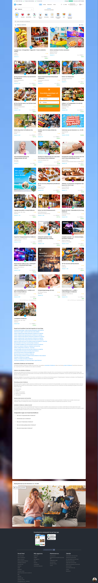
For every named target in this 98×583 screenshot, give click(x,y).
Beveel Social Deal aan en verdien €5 (25, 572)
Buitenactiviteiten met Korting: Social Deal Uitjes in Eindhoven (26, 342)
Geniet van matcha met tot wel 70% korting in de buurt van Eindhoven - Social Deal (30, 341)
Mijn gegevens (36, 559)
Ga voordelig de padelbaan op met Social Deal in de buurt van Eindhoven (28, 344)
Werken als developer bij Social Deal (73, 564)
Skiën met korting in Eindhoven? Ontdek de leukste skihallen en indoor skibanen (30, 355)
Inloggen (35, 557)
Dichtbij (44, 4)
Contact (51, 565)
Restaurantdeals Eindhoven (23, 560)
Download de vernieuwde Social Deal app (57, 558)
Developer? (20, 569)
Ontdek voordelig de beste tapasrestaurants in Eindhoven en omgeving (28, 335)
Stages (19, 567)
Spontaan (19, 576)
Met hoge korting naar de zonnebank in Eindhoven (24, 354)
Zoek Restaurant (49, 106)
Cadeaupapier (36, 564)
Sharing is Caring (21, 571)
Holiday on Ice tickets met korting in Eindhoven (23, 358)
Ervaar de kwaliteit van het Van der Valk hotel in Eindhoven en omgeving (28, 349)
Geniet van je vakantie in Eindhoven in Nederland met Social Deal (27, 346)
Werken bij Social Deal (70, 560)
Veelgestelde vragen (54, 560)
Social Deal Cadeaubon (38, 566)
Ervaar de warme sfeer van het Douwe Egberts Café (24, 352)
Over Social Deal (21, 555)
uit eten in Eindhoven (68, 365)
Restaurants (49, 4)
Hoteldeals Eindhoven (22, 562)
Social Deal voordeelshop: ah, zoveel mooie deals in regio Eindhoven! (28, 360)
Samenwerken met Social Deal (72, 555)
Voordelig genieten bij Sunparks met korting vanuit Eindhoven (26, 350)
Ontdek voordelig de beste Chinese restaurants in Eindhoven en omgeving (28, 339)
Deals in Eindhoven (21, 557)
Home (40, 4)
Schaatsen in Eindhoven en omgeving (21, 357)
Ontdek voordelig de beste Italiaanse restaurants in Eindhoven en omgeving (29, 336)
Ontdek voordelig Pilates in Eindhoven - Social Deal (24, 347)
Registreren (36, 555)
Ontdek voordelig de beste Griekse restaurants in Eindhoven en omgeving (28, 333)
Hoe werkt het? (20, 564)
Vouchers (35, 562)
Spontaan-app (20, 577)
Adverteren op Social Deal (71, 557)
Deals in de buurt (21, 559)
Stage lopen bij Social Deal (71, 562)
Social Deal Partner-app (70, 567)
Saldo (35, 560)
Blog (18, 574)
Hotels (54, 4)
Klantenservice (53, 555)
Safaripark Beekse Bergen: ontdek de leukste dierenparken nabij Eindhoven (29, 330)
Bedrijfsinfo (68, 571)
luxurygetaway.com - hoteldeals (24, 581)
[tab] (49, 415)
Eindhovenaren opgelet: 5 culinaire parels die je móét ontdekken (26, 331)
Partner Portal (68, 566)
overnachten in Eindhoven (49, 365)
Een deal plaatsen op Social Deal (72, 559)
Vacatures (19, 566)
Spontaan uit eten (21, 579)
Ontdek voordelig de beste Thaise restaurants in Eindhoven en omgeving (28, 338)
